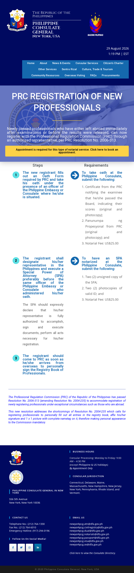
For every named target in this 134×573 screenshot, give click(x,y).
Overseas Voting (75, 75)
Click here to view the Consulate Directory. (93, 553)
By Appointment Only (81, 468)
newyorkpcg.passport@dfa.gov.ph (89, 537)
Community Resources (45, 75)
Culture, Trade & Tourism (97, 69)
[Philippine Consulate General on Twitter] (21, 547)
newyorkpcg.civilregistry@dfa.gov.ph (91, 527)
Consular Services (87, 63)
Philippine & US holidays (93, 464)
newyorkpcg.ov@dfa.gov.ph (86, 544)
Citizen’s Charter (113, 63)
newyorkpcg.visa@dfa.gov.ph (86, 541)
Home (31, 63)
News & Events (61, 63)
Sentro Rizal (69, 69)
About (43, 63)
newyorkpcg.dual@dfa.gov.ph (87, 530)
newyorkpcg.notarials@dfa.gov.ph (89, 534)
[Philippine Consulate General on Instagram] (29, 547)
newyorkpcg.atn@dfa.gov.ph (86, 524)
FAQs (93, 75)
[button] (67, 151)
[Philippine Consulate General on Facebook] (13, 547)
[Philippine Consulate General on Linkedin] (38, 547)
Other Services (47, 69)
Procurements (111, 75)
